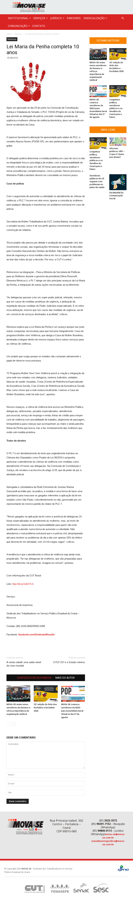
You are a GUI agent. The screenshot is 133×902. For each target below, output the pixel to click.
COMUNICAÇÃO (17, 26)
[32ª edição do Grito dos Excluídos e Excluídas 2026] (46, 693)
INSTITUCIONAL (18, 18)
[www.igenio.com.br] (123, 870)
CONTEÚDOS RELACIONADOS (34, 677)
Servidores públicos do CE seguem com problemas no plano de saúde (97, 181)
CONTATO (38, 26)
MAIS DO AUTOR (65, 677)
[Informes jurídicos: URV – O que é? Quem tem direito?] (118, 141)
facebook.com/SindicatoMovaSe (36, 634)
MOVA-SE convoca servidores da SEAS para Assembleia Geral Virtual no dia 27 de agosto (72, 711)
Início (8, 34)
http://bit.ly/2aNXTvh (23, 584)
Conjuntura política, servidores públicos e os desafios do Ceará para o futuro (115, 108)
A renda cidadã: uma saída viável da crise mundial (23, 664)
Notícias (18, 34)
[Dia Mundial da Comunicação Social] (118, 182)
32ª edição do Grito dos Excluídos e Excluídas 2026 (45, 707)
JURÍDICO (56, 18)
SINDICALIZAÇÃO (94, 18)
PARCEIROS (74, 18)
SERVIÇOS (39, 18)
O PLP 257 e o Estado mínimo (69, 662)
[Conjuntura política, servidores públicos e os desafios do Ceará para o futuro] (118, 91)
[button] (123, 18)
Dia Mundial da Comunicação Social (116, 195)
